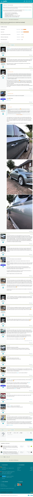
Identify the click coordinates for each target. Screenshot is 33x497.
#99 (31, 404)
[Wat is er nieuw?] (29, 1)
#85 (31, 105)
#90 (31, 295)
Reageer (31, 88)
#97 (31, 378)
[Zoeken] (31, 1)
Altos (29, 452)
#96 (31, 367)
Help (30, 492)
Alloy (3, 449)
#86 (31, 234)
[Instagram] (30, 495)
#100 (31, 415)
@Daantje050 (9, 379)
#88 (31, 257)
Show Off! (3, 478)
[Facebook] (28, 495)
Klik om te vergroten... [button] (20, 114)
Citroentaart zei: (10, 71)
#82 (31, 58)
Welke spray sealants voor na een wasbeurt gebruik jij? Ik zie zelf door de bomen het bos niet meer (10, 447)
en (10, 399)
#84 (31, 91)
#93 (31, 328)
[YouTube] (32, 495)
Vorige (2, 429)
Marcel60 (31, 470)
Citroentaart (3, 23)
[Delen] (30, 47)
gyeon (18, 372)
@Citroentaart (9, 48)
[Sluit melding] (31, 5)
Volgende (12, 429)
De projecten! (4, 469)
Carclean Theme (3, 492)
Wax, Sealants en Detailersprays (12, 449)
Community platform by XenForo (9, 495)
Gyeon (29, 382)
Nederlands (10, 492)
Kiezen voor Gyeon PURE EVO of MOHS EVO (8, 471)
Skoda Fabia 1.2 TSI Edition (8, 476)
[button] (1, 1)
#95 (31, 356)
